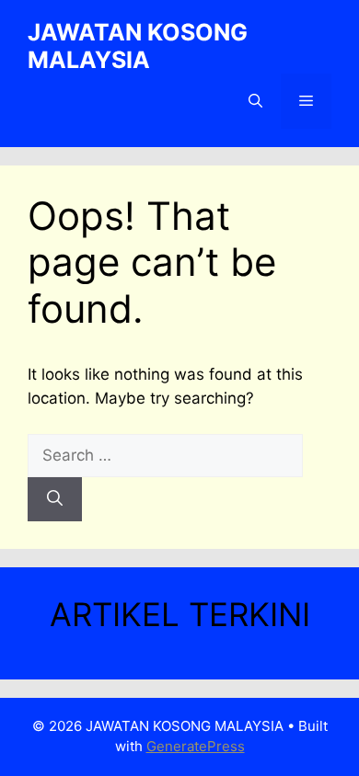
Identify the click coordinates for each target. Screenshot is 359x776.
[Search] (55, 499)
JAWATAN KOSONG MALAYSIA (138, 46)
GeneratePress (195, 746)
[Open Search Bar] (255, 101)
